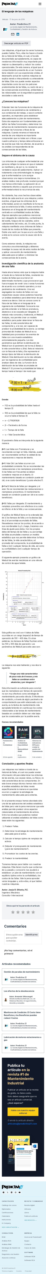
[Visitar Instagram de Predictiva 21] (15, 1192)
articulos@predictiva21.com (22, 1123)
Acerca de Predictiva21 (33, 1237)
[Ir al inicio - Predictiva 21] (10, 3)
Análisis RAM (6, 1244)
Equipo (26, 1241)
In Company (6, 1223)
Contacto (27, 1244)
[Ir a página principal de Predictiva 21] (12, 1187)
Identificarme (31, 934)
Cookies (19, 1271)
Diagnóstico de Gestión (10, 1254)
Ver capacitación (10, 1227)
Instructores (6, 1220)
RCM (3, 1237)
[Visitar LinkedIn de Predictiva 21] (11, 1192)
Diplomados (6, 1209)
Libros (26, 1212)
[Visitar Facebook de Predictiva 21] (3, 1192)
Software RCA (29, 1260)
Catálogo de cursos (9, 1205)
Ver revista (30, 1220)
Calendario (6, 1216)
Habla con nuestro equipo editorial (23, 1111)
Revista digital (29, 1205)
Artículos (27, 1209)
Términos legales (7, 1271)
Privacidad (28, 1271)
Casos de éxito (30, 1248)
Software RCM (29, 1256)
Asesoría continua (8, 1258)
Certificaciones (7, 1212)
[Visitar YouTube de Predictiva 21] (19, 1192)
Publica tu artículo (31, 1216)
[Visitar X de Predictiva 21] (7, 1192)
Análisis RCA (6, 1241)
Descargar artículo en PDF (16, 43)
